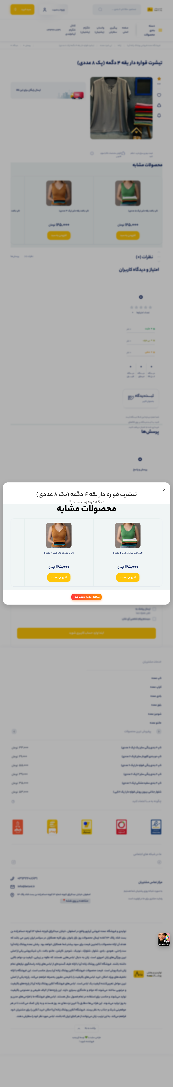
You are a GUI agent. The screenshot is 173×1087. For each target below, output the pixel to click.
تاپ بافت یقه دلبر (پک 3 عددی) (59, 553)
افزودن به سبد (128, 577)
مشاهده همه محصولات (88, 597)
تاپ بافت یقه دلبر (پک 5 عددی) (128, 553)
